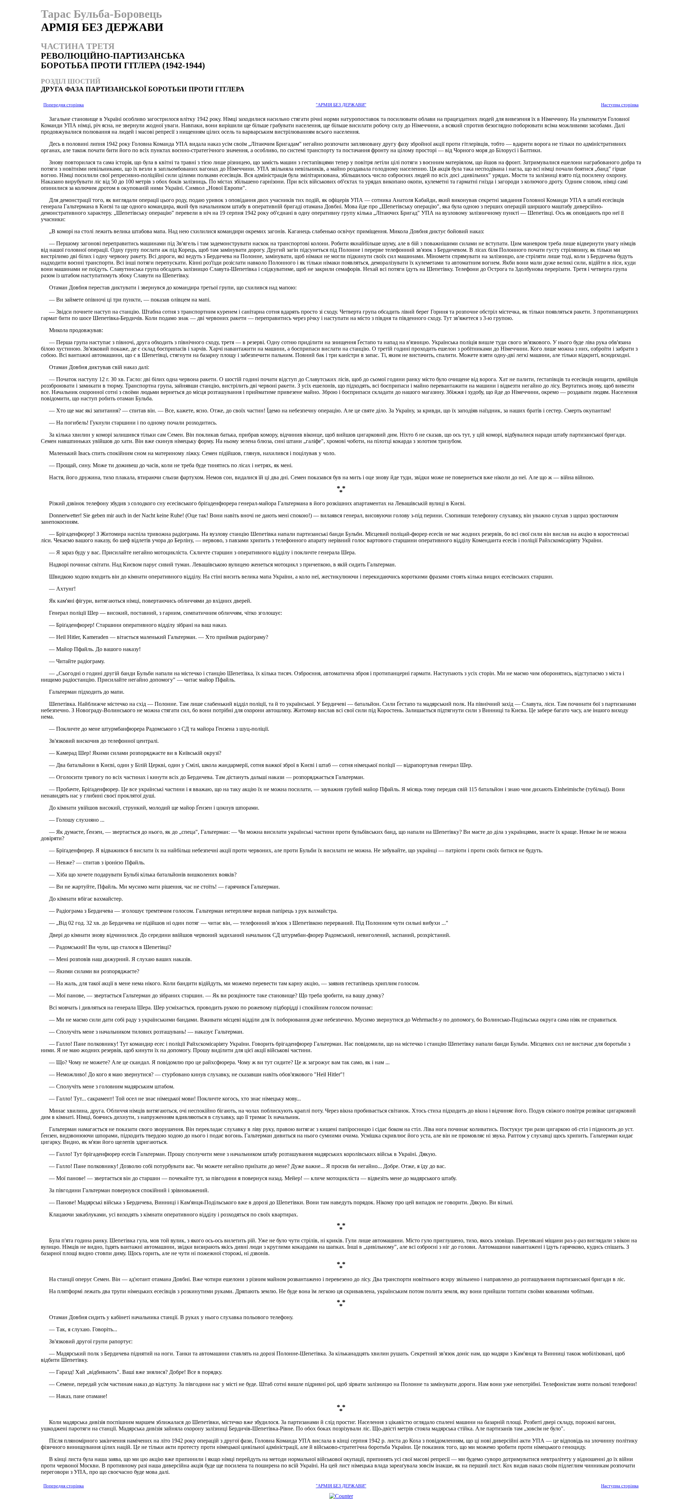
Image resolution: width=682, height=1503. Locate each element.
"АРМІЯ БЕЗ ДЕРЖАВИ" (341, 104)
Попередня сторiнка (63, 104)
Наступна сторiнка (620, 104)
